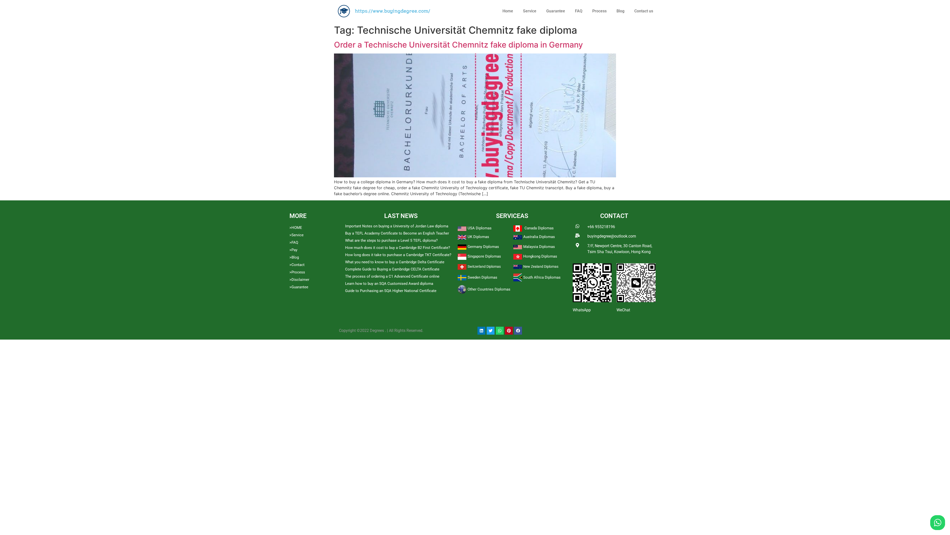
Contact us (643, 11)
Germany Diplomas (483, 246)
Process (599, 11)
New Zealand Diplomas (540, 266)
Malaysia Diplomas (539, 246)
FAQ (578, 11)
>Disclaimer (299, 279)
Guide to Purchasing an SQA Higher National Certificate (390, 291)
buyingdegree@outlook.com (611, 236)
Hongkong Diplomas (540, 256)
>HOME (295, 227)
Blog (620, 11)
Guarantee (555, 11)
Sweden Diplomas (482, 277)
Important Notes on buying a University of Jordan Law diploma (396, 226)
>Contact (297, 265)
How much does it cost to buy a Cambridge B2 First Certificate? (397, 247)
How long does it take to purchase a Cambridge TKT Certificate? (398, 255)
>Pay (293, 250)
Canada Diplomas (539, 228)
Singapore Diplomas (484, 256)
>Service (296, 235)
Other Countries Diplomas (489, 289)
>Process (297, 272)
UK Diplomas (478, 237)
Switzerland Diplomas (484, 266)
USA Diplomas (480, 228)
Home (507, 11)
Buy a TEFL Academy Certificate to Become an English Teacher (397, 233)
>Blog (294, 257)
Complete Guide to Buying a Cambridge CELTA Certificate (392, 269)
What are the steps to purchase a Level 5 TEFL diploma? (391, 240)
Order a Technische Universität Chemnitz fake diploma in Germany (458, 45)
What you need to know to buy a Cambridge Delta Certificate (394, 262)
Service (529, 11)
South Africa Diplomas (542, 277)
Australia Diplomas (539, 237)
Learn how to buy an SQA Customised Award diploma (389, 283)
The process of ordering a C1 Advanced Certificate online (392, 276)
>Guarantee (298, 287)
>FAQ (293, 242)
